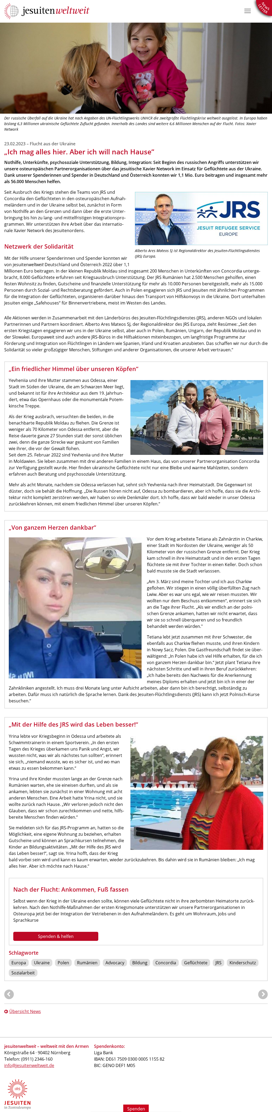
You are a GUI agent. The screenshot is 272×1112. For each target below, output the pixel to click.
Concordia (165, 963)
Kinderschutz (243, 963)
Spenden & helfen (56, 936)
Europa (18, 963)
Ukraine (42, 963)
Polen (63, 963)
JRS (218, 963)
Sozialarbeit (23, 973)
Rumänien (87, 963)
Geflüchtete (195, 963)
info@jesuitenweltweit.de (29, 1065)
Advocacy (114, 963)
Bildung (139, 963)
